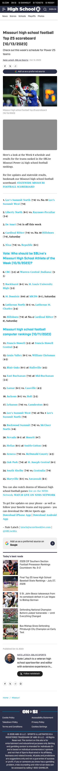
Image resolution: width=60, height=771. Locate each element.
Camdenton (35, 404)
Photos (41, 16)
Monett (30, 437)
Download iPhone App (17, 515)
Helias (11, 445)
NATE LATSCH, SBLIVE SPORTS (31, 655)
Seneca (11, 453)
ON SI (13, 3)
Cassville (30, 388)
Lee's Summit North (17, 200)
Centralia (39, 470)
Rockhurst (11, 284)
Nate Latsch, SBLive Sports (15, 60)
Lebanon (12, 404)
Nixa (8, 244)
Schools (22, 16)
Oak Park (12, 462)
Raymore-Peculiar (44, 212)
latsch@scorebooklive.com (36, 527)
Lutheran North (15, 304)
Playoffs (32, 16)
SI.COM (5, 3)
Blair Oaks (13, 367)
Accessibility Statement (42, 718)
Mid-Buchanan (44, 375)
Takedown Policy (10, 722)
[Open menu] (4, 9)
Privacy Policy (38, 722)
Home (5, 698)
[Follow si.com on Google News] (52, 543)
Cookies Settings (39, 727)
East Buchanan (16, 375)
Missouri (16, 698)
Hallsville (35, 367)
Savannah (35, 478)
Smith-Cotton (32, 445)
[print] (21, 684)
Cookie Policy (8, 718)
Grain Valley (14, 355)
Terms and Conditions (12, 727)
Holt (29, 396)
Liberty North (13, 212)
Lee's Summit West (19, 412)
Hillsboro (48, 232)
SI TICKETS (38, 3)
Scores (13, 16)
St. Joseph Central (39, 462)
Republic (27, 244)
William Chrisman (43, 355)
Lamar (11, 388)
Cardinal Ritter (14, 232)
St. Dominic (12, 296)
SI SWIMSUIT (24, 3)
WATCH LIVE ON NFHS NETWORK (34, 494)
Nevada (11, 437)
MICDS (33, 296)
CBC (7, 272)
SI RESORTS (51, 3)
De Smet (10, 224)
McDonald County (37, 453)
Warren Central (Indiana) (36, 272)
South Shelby (15, 470)
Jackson (11, 396)
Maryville (12, 478)
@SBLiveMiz (10, 531)
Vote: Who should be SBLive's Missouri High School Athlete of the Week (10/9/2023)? (29, 258)
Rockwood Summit (18, 425)
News (5, 16)
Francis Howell (16, 343)
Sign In (52, 9)
